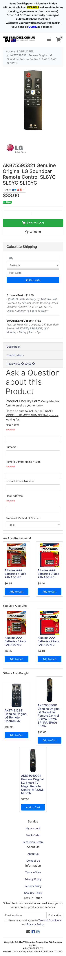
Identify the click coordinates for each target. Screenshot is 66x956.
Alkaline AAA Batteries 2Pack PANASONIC (48, 574)
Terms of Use (33, 872)
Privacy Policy (33, 879)
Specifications (15, 355)
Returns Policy (33, 886)
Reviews (12, 363)
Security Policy (33, 892)
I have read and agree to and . (34, 922)
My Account (33, 828)
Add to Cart (34, 223)
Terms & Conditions (49, 920)
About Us (32, 853)
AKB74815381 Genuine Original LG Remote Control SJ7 (16, 716)
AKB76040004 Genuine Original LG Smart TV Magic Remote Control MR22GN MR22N (32, 784)
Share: (8, 189)
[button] (33, 232)
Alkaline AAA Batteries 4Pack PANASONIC (15, 574)
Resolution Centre (33, 842)
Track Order (33, 835)
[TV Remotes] (19, 39)
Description (13, 346)
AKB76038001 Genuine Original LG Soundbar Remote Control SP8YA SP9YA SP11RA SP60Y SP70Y (49, 716)
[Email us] (28, 932)
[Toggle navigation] (49, 39)
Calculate (34, 280)
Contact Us (33, 860)
